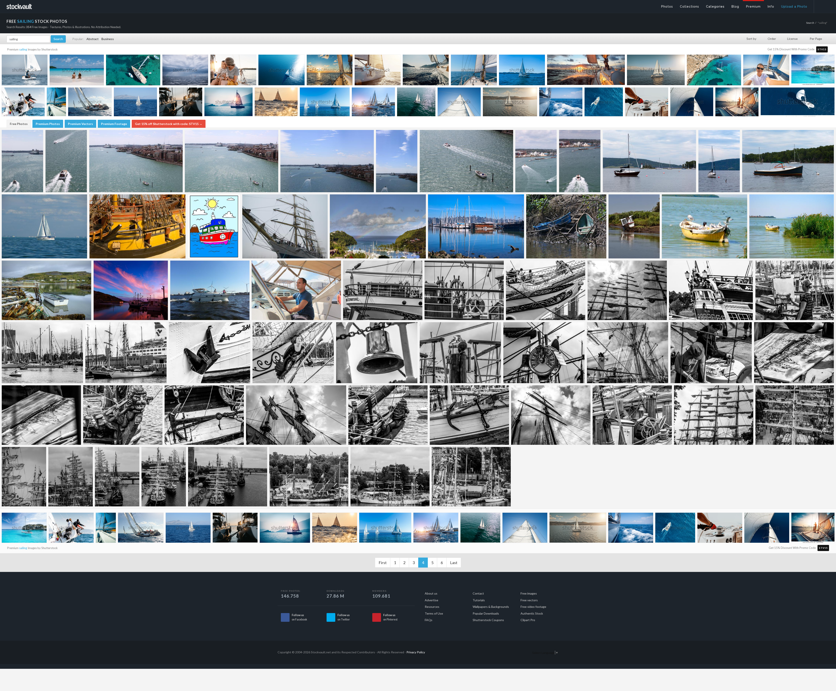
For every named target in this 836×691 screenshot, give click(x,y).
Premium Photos (48, 124)
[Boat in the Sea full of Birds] (704, 226)
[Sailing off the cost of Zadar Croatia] (522, 71)
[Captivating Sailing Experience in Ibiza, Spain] (56, 102)
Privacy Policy (415, 652)
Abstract (92, 39)
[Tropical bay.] (378, 226)
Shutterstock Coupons (488, 620)
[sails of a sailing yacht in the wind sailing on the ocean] (691, 103)
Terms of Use (434, 613)
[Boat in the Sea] (791, 226)
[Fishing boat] (566, 226)
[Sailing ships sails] (713, 415)
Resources (432, 606)
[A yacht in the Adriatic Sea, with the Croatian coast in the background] (135, 103)
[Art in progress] (794, 352)
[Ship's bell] (377, 352)
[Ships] (471, 476)
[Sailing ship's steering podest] (382, 290)
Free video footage (533, 606)
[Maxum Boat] (209, 290)
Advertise (431, 600)
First (383, 562)
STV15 (822, 49)
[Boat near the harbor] (136, 161)
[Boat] (580, 161)
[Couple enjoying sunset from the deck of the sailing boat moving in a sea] (736, 103)
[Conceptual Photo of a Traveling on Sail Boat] (646, 103)
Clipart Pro (528, 620)
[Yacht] (788, 161)
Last (453, 562)
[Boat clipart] (214, 226)
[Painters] (711, 352)
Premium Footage (114, 124)
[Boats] (466, 161)
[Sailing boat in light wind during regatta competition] (23, 103)
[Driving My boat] (296, 290)
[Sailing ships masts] (794, 415)
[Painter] (794, 290)
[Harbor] (327, 161)
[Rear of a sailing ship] (711, 290)
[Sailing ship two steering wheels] (464, 290)
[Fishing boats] (131, 290)
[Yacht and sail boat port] (42, 352)
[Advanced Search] (822, 5)
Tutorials (479, 600)
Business (107, 39)
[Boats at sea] (22, 161)
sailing (23, 49)
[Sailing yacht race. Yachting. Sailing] (90, 103)
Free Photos (19, 124)
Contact (478, 593)
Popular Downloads (486, 613)
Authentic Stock (532, 613)
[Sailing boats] (627, 352)
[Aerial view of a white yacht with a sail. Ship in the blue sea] (281, 71)
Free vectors (529, 600)
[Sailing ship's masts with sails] (296, 415)
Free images (529, 593)
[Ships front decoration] (545, 290)
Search (810, 22)
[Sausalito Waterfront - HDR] (476, 226)
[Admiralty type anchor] (204, 415)
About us (431, 593)
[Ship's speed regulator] (544, 352)
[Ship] (137, 226)
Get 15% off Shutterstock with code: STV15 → (168, 124)
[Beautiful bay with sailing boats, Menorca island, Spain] (812, 70)
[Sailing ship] (285, 226)
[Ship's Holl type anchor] (209, 352)
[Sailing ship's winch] (632, 415)
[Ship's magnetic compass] (460, 352)
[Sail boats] (126, 352)
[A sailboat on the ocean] (44, 226)
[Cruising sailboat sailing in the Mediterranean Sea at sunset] (329, 71)
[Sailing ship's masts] (627, 290)
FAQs (428, 620)
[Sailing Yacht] (649, 161)
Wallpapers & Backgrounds (491, 606)
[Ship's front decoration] (293, 352)
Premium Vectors (80, 124)
